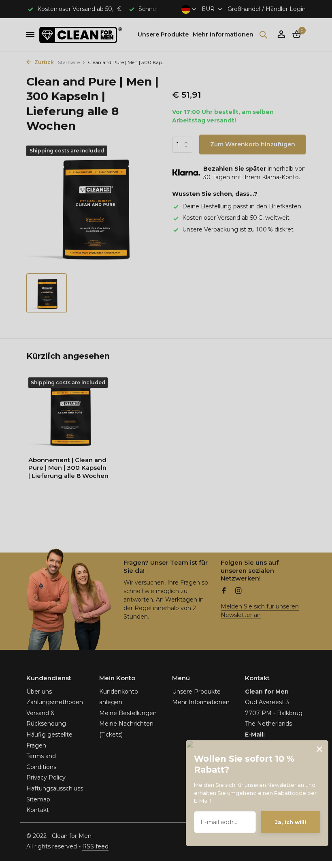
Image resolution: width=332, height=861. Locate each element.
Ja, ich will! (290, 822)
